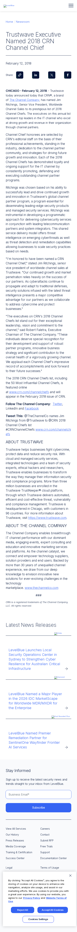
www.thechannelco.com (41, 588)
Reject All (22, 909)
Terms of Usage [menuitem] (49, 867)
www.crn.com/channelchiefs (29, 392)
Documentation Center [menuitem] (53, 858)
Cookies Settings (38, 919)
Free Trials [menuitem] (46, 846)
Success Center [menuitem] (15, 858)
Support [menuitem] (45, 852)
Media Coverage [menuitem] (16, 846)
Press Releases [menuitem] (15, 840)
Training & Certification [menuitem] (19, 852)
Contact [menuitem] (44, 834)
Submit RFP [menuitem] (47, 840)
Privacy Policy (31, 897)
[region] (39, 899)
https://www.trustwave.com (47, 518)
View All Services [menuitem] (16, 828)
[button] (71, 5)
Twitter (57, 404)
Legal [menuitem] (9, 867)
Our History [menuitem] (12, 834)
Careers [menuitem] (45, 828)
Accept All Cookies (53, 909)
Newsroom (23, 21)
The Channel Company (24, 100)
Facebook (32, 408)
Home (9, 21)
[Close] (70, 875)
